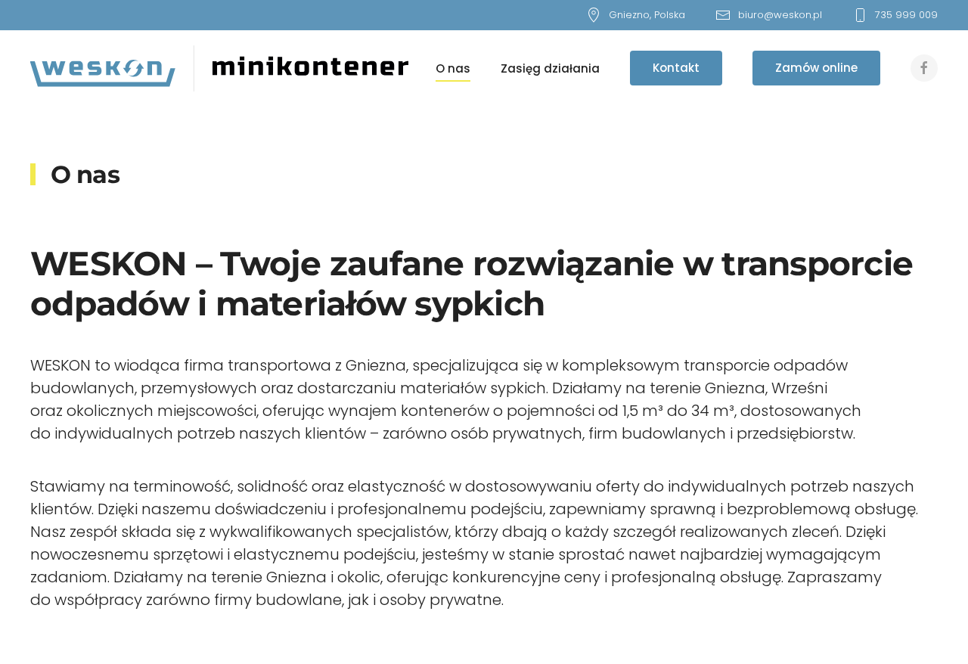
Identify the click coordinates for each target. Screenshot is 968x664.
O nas (453, 68)
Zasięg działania (550, 68)
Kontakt (676, 68)
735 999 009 (906, 15)
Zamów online (816, 68)
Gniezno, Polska (647, 15)
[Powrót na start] (219, 68)
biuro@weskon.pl (780, 15)
